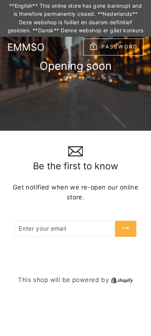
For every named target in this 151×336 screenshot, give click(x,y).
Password (120, 47)
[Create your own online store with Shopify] (122, 279)
